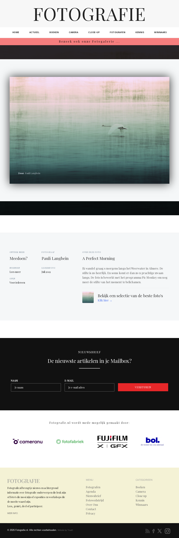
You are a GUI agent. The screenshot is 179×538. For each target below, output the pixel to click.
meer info (12, 513)
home (15, 32)
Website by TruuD (65, 530)
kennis (139, 32)
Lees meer (15, 272)
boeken (54, 32)
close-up (94, 32)
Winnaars (142, 504)
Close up (141, 496)
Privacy (90, 513)
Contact (91, 509)
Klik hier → (105, 300)
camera (73, 32)
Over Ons (92, 504)
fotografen (117, 32)
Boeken (140, 487)
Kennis (140, 500)
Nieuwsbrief (93, 496)
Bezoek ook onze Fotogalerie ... (89, 41)
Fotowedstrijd (95, 500)
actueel (34, 32)
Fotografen (93, 487)
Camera (141, 491)
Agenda (91, 491)
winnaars (160, 32)
